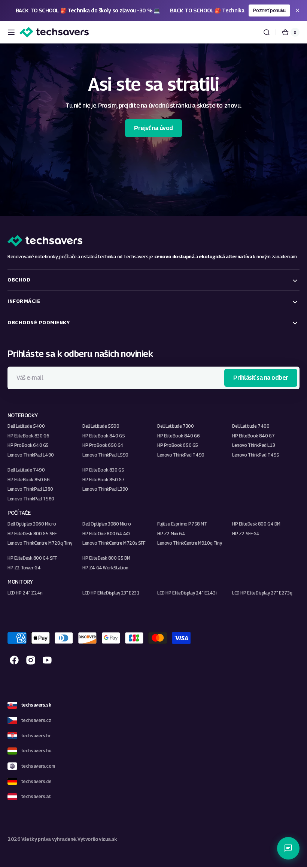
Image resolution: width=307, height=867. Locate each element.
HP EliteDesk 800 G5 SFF (32, 533)
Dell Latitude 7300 (175, 426)
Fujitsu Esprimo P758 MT (182, 524)
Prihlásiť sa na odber (260, 377)
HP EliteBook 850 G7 (103, 479)
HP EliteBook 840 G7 (253, 436)
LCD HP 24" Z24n (25, 593)
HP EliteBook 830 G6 (28, 436)
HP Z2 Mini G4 (171, 533)
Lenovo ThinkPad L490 (30, 455)
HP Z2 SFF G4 (245, 533)
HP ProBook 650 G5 (177, 445)
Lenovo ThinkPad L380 (30, 489)
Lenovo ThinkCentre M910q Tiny (189, 543)
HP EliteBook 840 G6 (178, 436)
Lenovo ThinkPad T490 (180, 455)
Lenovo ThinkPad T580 (30, 499)
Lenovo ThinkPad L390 (105, 489)
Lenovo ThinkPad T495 (255, 455)
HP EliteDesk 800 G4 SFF (32, 558)
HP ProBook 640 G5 (28, 445)
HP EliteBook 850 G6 (28, 479)
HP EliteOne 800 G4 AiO (106, 533)
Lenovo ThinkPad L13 (253, 445)
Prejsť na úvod (153, 128)
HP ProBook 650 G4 (103, 445)
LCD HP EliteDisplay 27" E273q (262, 593)
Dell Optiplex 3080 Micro (106, 524)
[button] (11, 32)
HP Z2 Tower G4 (23, 568)
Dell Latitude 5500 (100, 426)
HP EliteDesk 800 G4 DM (256, 524)
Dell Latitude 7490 (26, 470)
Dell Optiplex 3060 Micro (31, 524)
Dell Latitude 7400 (251, 426)
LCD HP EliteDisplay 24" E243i (186, 593)
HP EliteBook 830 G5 (103, 470)
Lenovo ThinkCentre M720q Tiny (39, 543)
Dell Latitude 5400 (26, 426)
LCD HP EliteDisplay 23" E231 (111, 593)
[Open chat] (288, 848)
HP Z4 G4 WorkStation (105, 568)
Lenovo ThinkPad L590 (105, 455)
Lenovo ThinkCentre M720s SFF (113, 543)
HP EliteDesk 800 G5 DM (106, 558)
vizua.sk (108, 839)
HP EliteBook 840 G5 (103, 436)
